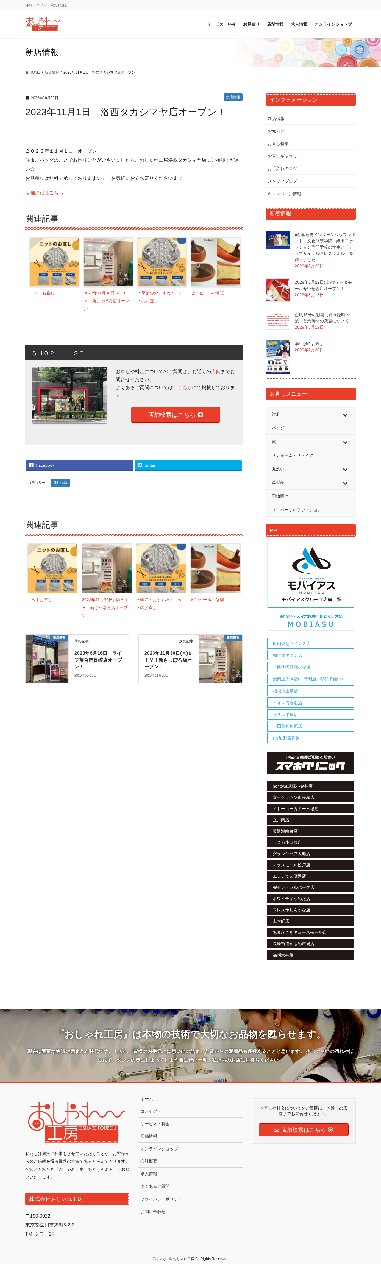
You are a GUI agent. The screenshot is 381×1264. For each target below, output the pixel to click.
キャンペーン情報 (284, 193)
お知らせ (276, 131)
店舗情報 (148, 1136)
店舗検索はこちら (172, 415)
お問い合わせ (152, 1211)
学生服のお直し (309, 343)
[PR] (311, 587)
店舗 (216, 371)
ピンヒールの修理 (207, 293)
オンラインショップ (159, 1148)
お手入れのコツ (282, 168)
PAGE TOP (366, 1221)
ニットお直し (42, 293)
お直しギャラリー (284, 156)
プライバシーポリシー (161, 1199)
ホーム (146, 1098)
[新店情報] (47, 658)
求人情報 (148, 1173)
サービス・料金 (155, 1123)
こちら (185, 387)
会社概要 (148, 1161)
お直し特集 (278, 143)
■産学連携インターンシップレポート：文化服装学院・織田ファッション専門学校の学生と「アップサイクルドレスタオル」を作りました (325, 247)
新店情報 (233, 97)
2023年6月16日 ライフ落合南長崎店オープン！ (98, 660)
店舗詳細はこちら (44, 192)
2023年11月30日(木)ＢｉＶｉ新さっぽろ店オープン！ (107, 301)
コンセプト (150, 1111)
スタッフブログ (282, 181)
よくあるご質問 (155, 1186)
